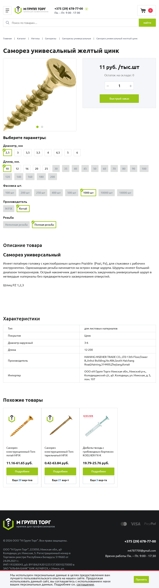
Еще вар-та (98, 480)
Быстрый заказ (119, 98)
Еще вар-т (60, 480)
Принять (141, 579)
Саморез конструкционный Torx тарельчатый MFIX (59, 451)
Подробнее (22, 471)
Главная (7, 38)
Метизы (35, 38)
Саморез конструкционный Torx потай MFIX (20, 451)
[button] (37, 127)
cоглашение (85, 584)
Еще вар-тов (22, 480)
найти (147, 22)
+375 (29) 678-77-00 (69, 8)
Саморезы (51, 38)
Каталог (21, 38)
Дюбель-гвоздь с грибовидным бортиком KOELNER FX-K (98, 451)
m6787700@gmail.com (142, 550)
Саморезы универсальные (76, 38)
